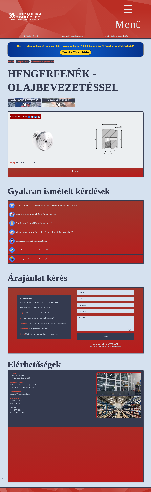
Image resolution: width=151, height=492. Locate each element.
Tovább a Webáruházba (75, 52)
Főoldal (11, 62)
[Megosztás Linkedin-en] (35, 116)
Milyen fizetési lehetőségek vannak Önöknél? (32, 250)
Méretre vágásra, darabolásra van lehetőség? (31, 259)
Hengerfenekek (22, 62)
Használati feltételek (114, 346)
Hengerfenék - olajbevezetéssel (42, 62)
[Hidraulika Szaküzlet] (25, 17)
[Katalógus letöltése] (24, 104)
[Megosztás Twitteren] (32, 116)
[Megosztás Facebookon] (29, 116)
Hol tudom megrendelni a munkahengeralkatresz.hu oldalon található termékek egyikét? (46, 205)
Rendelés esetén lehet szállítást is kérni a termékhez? (34, 223)
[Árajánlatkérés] (58, 104)
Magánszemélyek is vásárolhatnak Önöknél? (31, 241)
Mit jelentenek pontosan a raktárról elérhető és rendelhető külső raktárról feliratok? (44, 232)
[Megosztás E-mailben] (39, 116)
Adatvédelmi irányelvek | (98, 346)
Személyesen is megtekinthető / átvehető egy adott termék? (36, 214)
